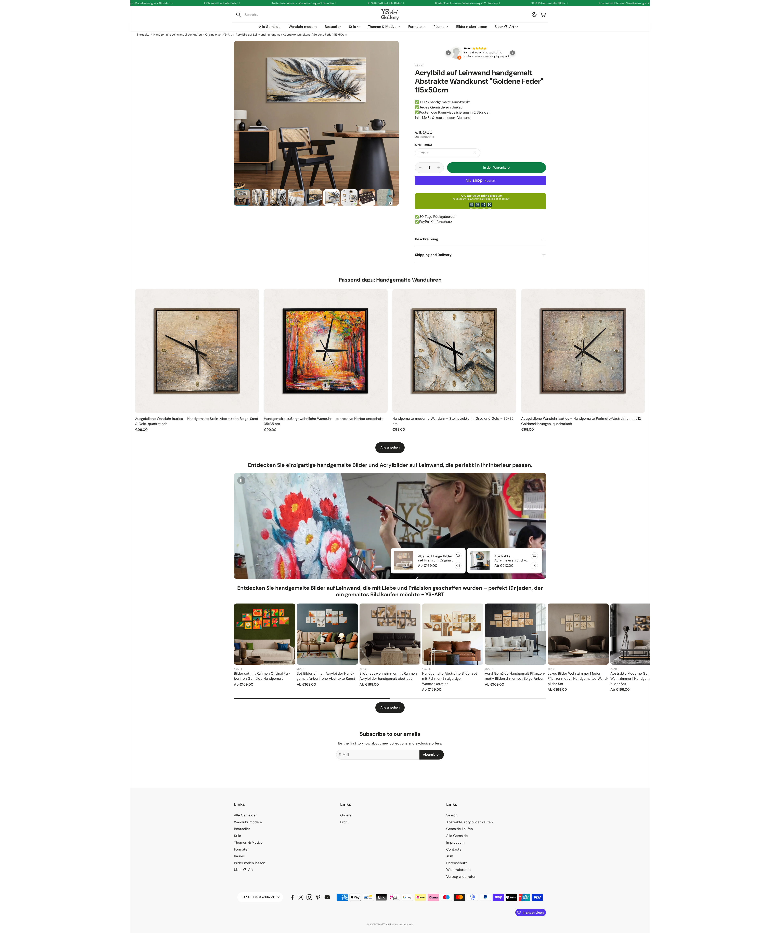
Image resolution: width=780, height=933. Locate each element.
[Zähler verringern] (420, 167)
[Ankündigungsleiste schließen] (646, 3)
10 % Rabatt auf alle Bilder (440, 3)
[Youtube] (327, 897)
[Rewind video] (458, 565)
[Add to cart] (458, 555)
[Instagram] (309, 897)
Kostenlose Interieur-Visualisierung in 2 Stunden (522, 3)
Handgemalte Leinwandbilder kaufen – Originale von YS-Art (192, 34)
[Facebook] (292, 897)
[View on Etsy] (463, 53)
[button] (261, 15)
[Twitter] (300, 897)
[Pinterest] (318, 897)
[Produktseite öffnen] (197, 351)
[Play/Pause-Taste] (241, 480)
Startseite (143, 34)
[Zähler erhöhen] (438, 167)
